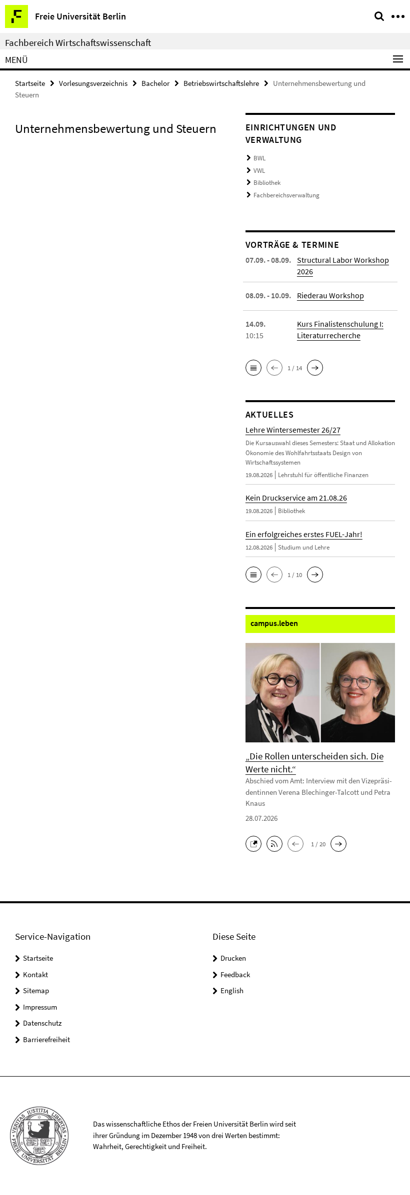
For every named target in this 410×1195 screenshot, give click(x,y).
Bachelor (156, 83)
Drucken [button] (233, 958)
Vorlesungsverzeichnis (93, 83)
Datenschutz (42, 1023)
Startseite (30, 83)
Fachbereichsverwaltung (287, 195)
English (232, 990)
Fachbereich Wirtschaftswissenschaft (78, 42)
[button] (254, 368)
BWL (260, 158)
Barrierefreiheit (46, 1039)
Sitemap (36, 990)
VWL (259, 170)
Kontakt (35, 974)
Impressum (40, 1007)
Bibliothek (267, 182)
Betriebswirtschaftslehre (221, 83)
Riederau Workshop (330, 295)
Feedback (235, 974)
